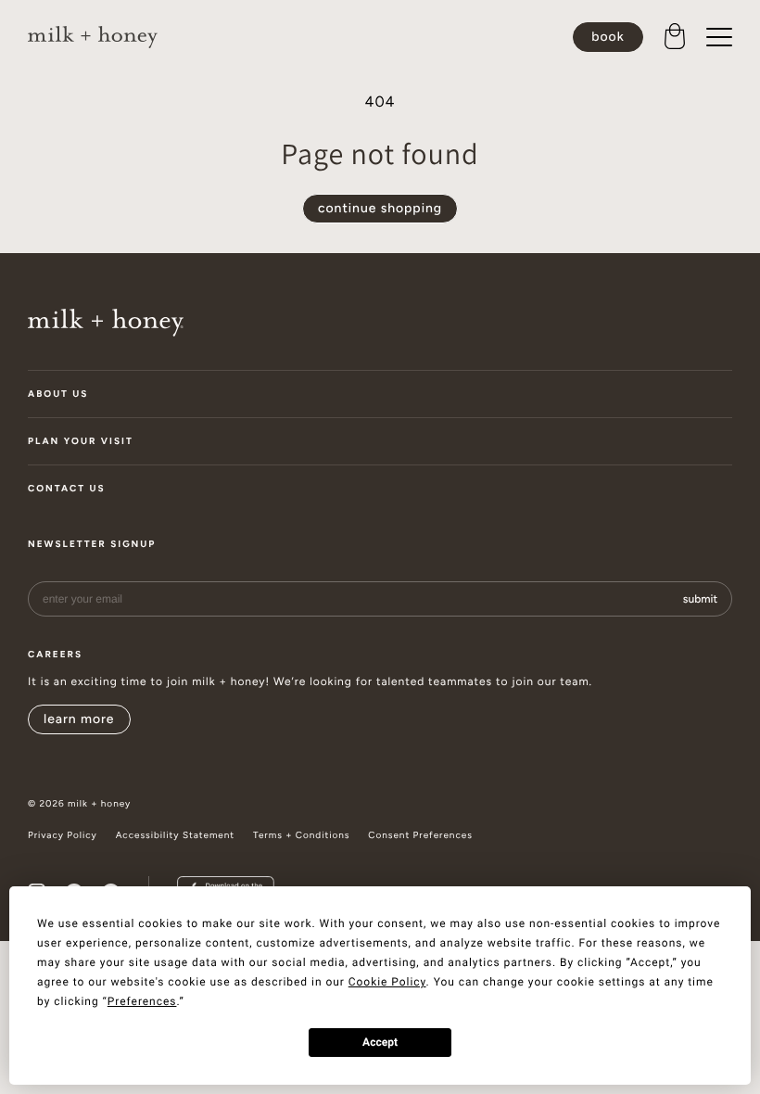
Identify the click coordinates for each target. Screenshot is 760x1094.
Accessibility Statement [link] (175, 835)
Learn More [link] (79, 719)
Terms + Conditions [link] (301, 835)
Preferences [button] (142, 1001)
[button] (675, 37)
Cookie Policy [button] (387, 981)
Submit (700, 598)
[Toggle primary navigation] (719, 37)
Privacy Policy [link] (62, 835)
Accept (380, 1042)
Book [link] (607, 37)
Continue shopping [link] (380, 208)
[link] (93, 37)
